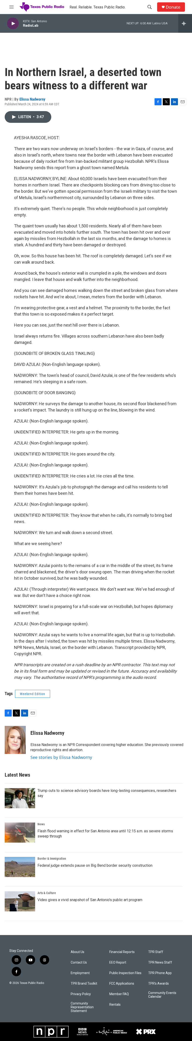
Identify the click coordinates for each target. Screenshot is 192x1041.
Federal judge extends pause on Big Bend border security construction (94, 865)
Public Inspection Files (125, 973)
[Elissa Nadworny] (15, 740)
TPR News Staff (160, 962)
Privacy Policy (81, 994)
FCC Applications (121, 983)
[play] (13, 23)
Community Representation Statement (82, 1007)
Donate (173, 7)
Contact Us (79, 962)
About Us (77, 952)
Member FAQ (119, 994)
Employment (80, 973)
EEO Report (117, 962)
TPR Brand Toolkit (84, 983)
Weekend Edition (32, 694)
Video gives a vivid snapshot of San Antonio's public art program (89, 900)
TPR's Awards (158, 983)
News (41, 824)
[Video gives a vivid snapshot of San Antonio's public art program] (20, 901)
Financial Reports (122, 952)
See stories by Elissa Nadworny (61, 757)
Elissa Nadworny (32, 99)
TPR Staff (155, 952)
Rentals (115, 1004)
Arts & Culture (46, 893)
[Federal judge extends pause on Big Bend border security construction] (20, 867)
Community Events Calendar (162, 994)
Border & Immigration (51, 858)
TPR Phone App (160, 973)
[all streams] (185, 23)
